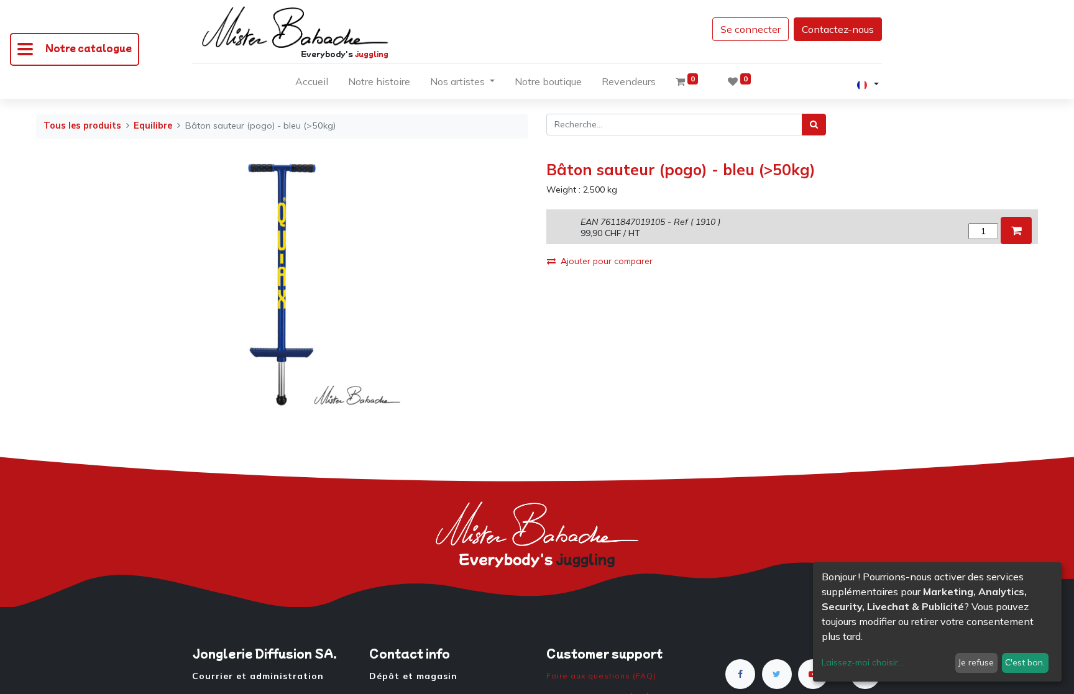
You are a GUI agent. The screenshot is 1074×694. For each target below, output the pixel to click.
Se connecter (750, 29)
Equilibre (153, 125)
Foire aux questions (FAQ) (601, 675)
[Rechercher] (814, 124)
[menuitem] (311, 84)
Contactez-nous (838, 29)
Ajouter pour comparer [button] (607, 261)
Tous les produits (82, 125)
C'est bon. (1025, 662)
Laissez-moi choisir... (863, 662)
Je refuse (976, 662)
